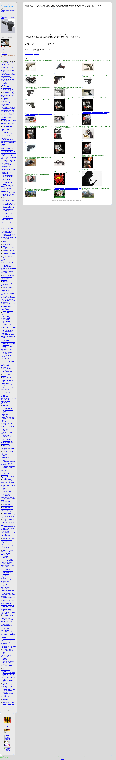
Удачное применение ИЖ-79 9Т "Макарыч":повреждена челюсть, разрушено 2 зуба (7, 522)
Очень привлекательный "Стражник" (6, 473)
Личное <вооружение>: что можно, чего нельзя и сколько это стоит (7, 214)
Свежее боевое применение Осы (6, 568)
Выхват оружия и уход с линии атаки (8, 413)
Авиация (5, 699)
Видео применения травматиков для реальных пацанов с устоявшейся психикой (8, 142)
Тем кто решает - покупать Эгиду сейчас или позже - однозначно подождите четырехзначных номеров (8, 482)
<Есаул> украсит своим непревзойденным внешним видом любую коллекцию (8, 123)
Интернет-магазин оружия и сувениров (7, 229)
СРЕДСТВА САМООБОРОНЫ (6, 320)
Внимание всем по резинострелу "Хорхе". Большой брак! (7, 272)
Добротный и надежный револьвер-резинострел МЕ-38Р (7, 407)
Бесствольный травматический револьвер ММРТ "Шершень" (8, 646)
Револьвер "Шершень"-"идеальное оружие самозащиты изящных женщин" (8, 468)
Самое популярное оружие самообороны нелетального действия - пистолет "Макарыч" (7, 437)
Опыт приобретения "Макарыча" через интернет (7, 662)
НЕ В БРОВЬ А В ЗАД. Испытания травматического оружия (8, 64)
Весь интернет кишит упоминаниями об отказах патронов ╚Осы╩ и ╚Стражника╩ (8, 462)
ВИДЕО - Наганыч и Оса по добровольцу (7, 558)
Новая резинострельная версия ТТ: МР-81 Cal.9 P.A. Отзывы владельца (7, 186)
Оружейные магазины (9, 247)
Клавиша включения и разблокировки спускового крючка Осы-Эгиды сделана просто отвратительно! (8, 546)
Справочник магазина (9, 234)
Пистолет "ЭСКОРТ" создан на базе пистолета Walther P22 (8, 336)
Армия (5, 698)
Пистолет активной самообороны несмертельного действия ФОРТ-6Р (8, 384)
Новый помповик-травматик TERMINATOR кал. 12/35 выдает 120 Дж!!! (8, 95)
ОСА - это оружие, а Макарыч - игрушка (7, 561)
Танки (4, 695)
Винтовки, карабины (8, 684)
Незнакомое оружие (8, 250)
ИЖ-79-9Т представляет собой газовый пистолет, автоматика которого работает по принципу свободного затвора (7, 348)
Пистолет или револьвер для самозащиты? (5, 365)
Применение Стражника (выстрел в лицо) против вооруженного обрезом (7, 510)
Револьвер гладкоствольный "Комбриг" (5, 670)
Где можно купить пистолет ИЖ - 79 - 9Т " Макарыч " (7, 651)
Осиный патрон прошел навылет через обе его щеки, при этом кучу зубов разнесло (8, 516)
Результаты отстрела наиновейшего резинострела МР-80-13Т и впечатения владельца (8, 192)
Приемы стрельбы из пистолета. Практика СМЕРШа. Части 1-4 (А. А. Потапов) (7, 278)
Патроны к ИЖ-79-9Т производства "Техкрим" (8, 673)
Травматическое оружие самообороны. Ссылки (7, 314)
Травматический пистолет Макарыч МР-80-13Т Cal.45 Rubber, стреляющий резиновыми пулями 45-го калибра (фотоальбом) (8, 159)
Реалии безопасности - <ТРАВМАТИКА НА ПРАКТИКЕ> (8, 209)
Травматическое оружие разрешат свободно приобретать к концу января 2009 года (7, 89)
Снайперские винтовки (9, 689)
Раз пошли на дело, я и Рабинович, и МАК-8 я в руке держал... (8, 594)
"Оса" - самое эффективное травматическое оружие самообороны (7, 448)
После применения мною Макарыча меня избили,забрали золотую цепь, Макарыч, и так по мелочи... (8, 588)
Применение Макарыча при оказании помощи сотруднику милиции (8, 491)
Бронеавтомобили (8, 693)
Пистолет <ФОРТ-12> (9, 204)
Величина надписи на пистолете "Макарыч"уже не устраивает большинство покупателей (8, 678)
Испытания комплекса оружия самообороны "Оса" (8, 259)
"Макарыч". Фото (8, 311)
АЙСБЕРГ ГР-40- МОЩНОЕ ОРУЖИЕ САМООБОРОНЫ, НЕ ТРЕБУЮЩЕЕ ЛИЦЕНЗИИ (7, 553)
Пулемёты (5, 692)
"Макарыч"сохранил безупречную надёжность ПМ (8, 361)
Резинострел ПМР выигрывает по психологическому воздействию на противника (7, 390)
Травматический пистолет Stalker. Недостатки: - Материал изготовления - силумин (7, 136)
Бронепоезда (6, 696)
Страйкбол (6, 243)
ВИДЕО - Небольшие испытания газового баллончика (8, 540)
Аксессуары (6, 252)
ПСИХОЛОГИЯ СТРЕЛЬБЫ (6, 424)
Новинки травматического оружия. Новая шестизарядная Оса (8, 199)
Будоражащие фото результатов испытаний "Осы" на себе (7, 293)
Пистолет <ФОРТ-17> (9, 206)
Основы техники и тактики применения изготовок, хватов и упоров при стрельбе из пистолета (7, 221)
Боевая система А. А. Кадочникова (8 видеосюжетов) (7, 103)
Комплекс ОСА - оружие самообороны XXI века (8, 268)
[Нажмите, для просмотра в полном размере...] (30, 72)
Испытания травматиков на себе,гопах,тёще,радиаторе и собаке (8, 576)
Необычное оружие (8, 702)
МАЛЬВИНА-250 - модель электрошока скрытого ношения (7, 621)
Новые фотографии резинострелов (7, 583)
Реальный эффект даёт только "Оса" (8, 598)
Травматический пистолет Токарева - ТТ (7, 202)
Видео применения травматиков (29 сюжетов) (8, 106)
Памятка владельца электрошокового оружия (8, 633)
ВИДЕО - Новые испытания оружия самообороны (6, 289)
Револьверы (6, 683)
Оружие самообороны (9, 256)
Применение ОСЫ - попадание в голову (7, 502)
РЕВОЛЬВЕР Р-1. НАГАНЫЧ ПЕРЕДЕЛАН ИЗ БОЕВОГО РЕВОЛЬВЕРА (8, 356)
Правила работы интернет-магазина (6, 231)
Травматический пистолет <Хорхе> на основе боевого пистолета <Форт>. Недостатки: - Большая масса (8, 129)
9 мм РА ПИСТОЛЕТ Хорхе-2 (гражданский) (8, 112)
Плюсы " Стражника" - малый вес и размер (8, 317)
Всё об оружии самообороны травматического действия (8, 457)
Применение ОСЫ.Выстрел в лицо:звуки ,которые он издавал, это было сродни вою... (8, 497)
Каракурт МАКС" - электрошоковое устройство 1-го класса (7, 630)
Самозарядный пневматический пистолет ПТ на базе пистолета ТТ (8, 297)
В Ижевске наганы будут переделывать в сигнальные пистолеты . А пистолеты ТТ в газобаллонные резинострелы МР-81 (8, 178)
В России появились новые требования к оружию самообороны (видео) (7, 83)
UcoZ (62, 759)
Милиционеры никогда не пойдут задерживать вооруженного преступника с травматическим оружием (8, 529)
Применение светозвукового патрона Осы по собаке (7, 565)
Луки (4, 241)
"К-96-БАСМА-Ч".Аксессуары (6, 580)
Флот (4, 701)
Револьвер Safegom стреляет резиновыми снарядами (7, 453)
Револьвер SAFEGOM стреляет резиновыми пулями (8, 324)
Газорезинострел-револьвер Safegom (6, 308)
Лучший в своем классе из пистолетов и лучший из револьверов (8, 427)
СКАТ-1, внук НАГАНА (6, 375)
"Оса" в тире (6, 265)
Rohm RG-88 (6, 195)
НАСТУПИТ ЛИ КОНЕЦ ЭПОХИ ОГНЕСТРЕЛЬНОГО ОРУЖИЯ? (7, 371)
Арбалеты (5, 240)
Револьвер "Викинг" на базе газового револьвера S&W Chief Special (8, 305)
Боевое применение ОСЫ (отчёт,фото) (7, 571)
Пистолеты (6, 682)
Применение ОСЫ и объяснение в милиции (7, 505)
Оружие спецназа (7, 690)
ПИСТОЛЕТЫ (7, 430)
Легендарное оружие (8, 704)
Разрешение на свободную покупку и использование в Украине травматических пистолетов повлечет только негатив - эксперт (8, 75)
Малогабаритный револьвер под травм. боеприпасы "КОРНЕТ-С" (8, 379)
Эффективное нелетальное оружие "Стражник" (6, 655)
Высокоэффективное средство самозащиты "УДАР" (7, 625)
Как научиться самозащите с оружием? (7, 416)
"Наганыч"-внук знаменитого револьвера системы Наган (7, 442)
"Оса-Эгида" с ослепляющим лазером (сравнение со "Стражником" (7, 284)
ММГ (4, 249)
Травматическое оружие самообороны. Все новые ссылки (8, 237)
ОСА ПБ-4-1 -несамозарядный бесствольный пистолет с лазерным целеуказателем (8, 341)
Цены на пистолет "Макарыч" (7, 658)
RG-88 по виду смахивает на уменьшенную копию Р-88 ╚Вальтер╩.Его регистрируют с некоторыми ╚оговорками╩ (8, 399)
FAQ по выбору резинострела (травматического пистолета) (6, 117)
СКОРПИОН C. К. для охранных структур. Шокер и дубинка (8, 617)
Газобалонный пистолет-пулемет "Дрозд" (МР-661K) (8, 612)
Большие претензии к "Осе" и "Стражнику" (8, 639)
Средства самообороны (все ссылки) (8, 99)
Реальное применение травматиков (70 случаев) (8, 109)
